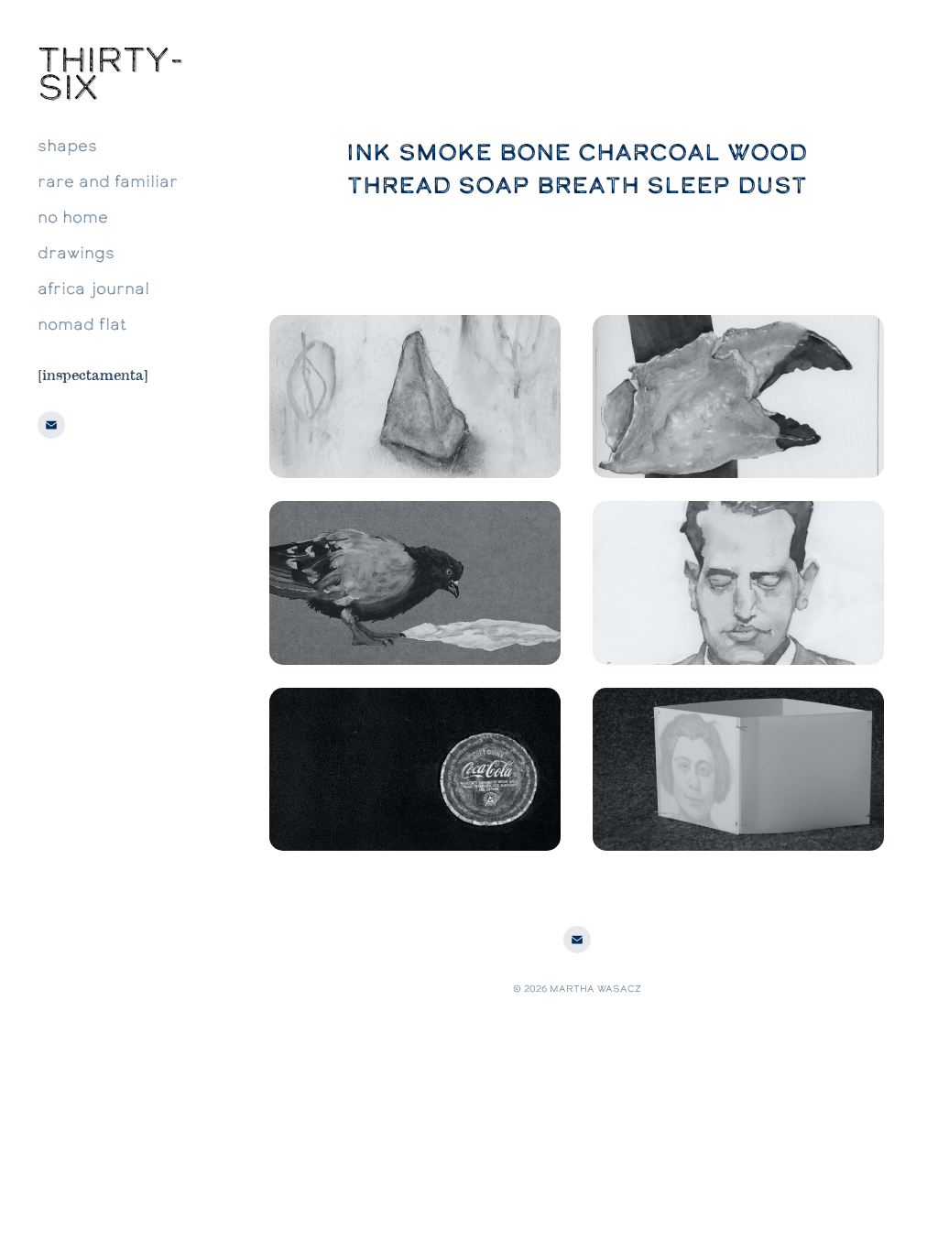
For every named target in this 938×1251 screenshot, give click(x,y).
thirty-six (111, 73)
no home (73, 216)
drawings (76, 252)
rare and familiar (108, 180)
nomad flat (82, 323)
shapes (67, 145)
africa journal (93, 288)
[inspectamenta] (93, 374)
